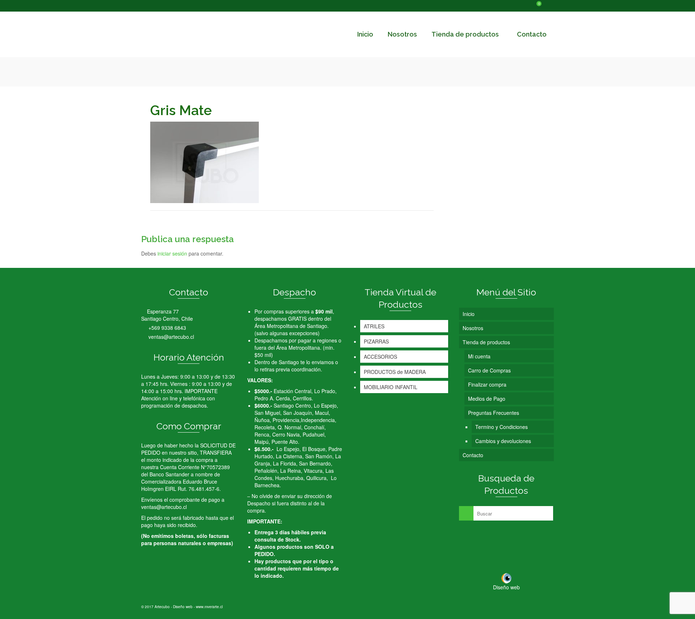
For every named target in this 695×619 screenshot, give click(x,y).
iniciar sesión (172, 253)
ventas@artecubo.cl (170, 336)
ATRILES (374, 326)
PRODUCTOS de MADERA (395, 371)
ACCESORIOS (380, 356)
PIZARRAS (376, 341)
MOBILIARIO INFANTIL (390, 387)
